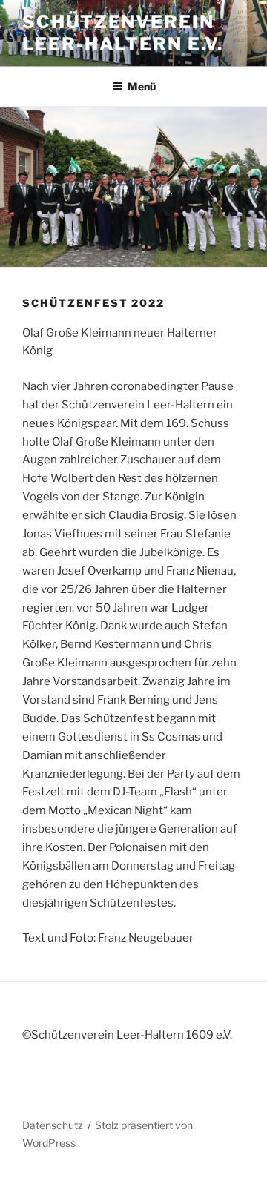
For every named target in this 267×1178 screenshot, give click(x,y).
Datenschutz (52, 1125)
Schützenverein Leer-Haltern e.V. (122, 33)
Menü (142, 86)
